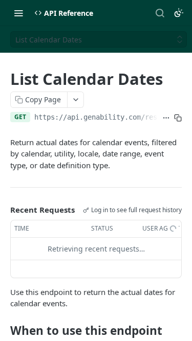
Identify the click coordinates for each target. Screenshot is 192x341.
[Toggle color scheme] (178, 13)
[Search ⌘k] (160, 13)
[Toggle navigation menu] (18, 13)
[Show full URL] (166, 118)
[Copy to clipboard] (178, 118)
